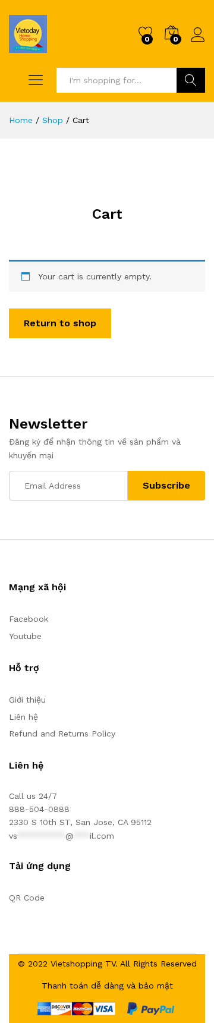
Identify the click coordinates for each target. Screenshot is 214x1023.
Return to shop (60, 323)
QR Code (27, 897)
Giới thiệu (27, 699)
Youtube (25, 636)
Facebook (28, 619)
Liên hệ (23, 717)
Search (191, 80)
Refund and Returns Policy (62, 733)
